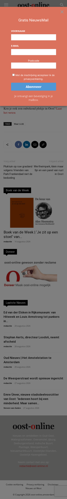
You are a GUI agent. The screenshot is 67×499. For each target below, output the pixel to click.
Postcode (33, 60)
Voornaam (18, 31)
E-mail (15, 45)
